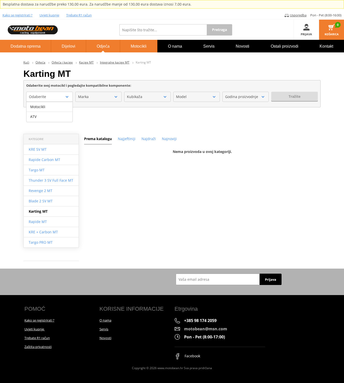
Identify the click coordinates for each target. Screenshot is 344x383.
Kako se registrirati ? (17, 15)
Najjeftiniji (126, 138)
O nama (105, 320)
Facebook (192, 356)
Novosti (105, 338)
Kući (26, 62)
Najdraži (149, 138)
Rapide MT (38, 221)
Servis (103, 329)
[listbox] (49, 112)
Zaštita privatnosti (38, 346)
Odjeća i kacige (62, 62)
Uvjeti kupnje (49, 15)
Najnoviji (169, 138)
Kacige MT (86, 62)
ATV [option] (33, 116)
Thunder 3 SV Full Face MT (51, 180)
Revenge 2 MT (40, 190)
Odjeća (40, 62)
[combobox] (49, 97)
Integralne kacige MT (114, 62)
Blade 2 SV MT (41, 201)
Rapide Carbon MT (44, 159)
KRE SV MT (38, 149)
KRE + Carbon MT (43, 232)
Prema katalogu (98, 138)
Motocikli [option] (37, 106)
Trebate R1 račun (79, 15)
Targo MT (37, 170)
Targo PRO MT (41, 242)
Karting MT (38, 211)
